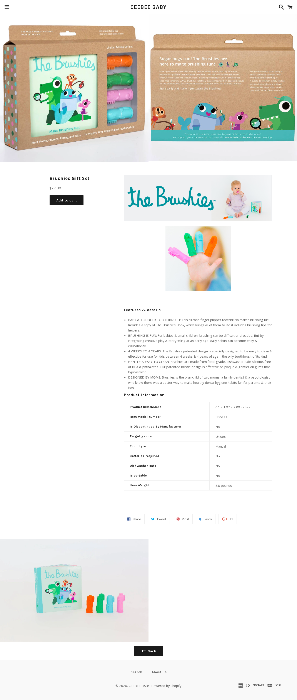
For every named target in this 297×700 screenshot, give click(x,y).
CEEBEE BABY (148, 7)
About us (159, 672)
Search (136, 672)
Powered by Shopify (166, 685)
